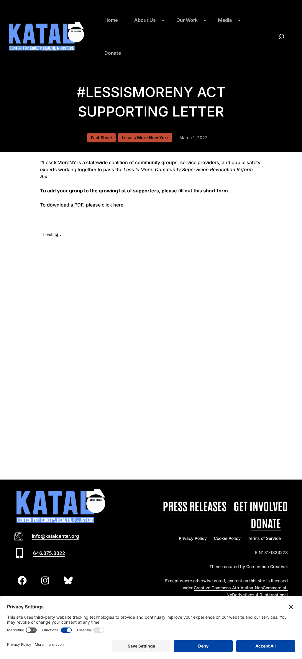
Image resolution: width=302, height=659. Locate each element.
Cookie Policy (227, 538)
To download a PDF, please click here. (82, 205)
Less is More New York (145, 137)
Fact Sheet (101, 137)
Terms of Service (264, 538)
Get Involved (261, 505)
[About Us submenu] (163, 20)
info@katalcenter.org (55, 536)
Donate (266, 522)
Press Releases (194, 505)
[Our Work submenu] (204, 20)
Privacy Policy (193, 538)
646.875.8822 (49, 553)
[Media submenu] (239, 20)
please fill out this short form (195, 191)
